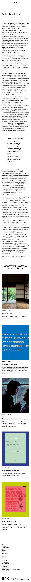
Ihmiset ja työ (5, 547)
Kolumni (3, 361)
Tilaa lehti (4, 560)
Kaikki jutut (5, 553)
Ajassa (3, 544)
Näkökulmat (5, 546)
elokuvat (4, 416)
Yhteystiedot (5, 563)
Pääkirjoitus (4, 11)
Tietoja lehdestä (6, 567)
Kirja (3, 467)
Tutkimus (4, 414)
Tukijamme (4, 566)
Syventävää (5, 549)
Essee (3, 310)
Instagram (4, 557)
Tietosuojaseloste (6, 570)
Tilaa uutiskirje (5, 562)
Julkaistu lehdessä (14, 256)
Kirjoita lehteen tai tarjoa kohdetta (11, 569)
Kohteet (4, 550)
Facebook (4, 556)
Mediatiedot (5, 565)
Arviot (3, 551)
